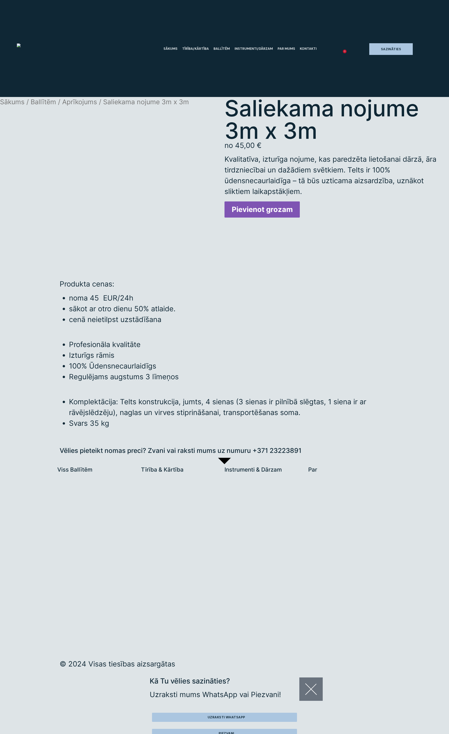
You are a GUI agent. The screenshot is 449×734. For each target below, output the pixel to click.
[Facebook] (246, 666)
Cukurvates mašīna (101, 516)
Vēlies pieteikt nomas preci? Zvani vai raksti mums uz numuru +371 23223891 (180, 451)
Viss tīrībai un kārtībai (177, 503)
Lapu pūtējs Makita (253, 524)
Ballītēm (222, 49)
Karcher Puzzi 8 (173, 547)
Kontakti (308, 49)
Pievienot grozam (262, 209)
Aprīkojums (79, 102)
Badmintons (101, 488)
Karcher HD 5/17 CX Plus (173, 627)
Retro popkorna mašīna (96, 582)
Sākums (170, 49)
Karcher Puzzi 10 (173, 583)
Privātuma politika (349, 559)
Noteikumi (349, 530)
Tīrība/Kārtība (195, 49)
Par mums (286, 49)
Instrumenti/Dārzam (254, 49)
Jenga (83, 545)
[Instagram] (233, 666)
